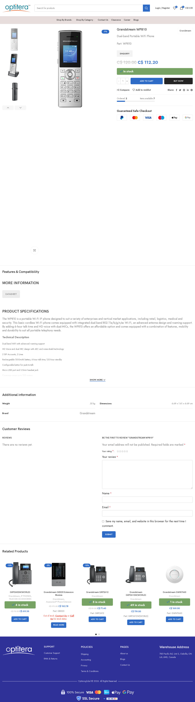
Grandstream (185, 30)
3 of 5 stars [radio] (122, 451)
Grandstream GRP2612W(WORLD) (136, 594)
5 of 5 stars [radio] (127, 451)
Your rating (108, 451)
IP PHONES (26, 596)
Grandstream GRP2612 (97, 592)
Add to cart (146, 81)
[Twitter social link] (180, 90)
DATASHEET (11, 294)
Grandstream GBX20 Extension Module (59, 594)
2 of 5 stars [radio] (120, 451)
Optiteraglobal (84, 681)
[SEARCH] (146, 8)
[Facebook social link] (176, 90)
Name (107, 493)
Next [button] (20, 107)
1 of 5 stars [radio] (118, 451)
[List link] (59, 653)
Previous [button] (8, 107)
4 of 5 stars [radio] (125, 451)
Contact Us (61, 615)
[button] (20, 619)
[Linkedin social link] (188, 90)
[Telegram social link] (192, 90)
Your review (110, 457)
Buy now (178, 81)
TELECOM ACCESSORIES (20, 599)
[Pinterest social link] (184, 90)
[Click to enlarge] (34, 250)
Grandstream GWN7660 (174, 592)
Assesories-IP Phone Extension (58, 602)
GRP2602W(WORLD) (20, 592)
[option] (14, 39)
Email (106, 507)
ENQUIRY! (124, 53)
